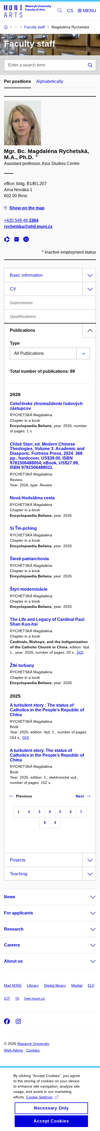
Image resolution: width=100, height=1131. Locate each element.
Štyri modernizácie (28, 589)
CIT (7, 998)
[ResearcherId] (8, 240)
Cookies (33, 1050)
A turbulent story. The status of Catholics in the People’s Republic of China (47, 755)
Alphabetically (49, 81)
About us (13, 961)
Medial (76, 985)
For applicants (18, 913)
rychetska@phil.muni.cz (28, 226)
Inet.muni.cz (34, 998)
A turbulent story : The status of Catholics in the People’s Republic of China (47, 710)
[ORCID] (27, 240)
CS (70, 10)
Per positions (17, 81)
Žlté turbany (22, 665)
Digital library (55, 985)
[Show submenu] (88, 897)
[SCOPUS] (18, 240)
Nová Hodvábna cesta (32, 498)
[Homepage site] (27, 11)
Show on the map (27, 208)
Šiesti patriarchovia (29, 558)
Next (80, 796)
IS (17, 998)
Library (33, 985)
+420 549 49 (21, 220)
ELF (91, 985)
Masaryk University (33, 1044)
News (9, 897)
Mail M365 (13, 985)
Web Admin (13, 1050)
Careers (12, 945)
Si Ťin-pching (23, 528)
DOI (80, 652)
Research (13, 929)
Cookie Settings (39, 1097)
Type (15, 343)
